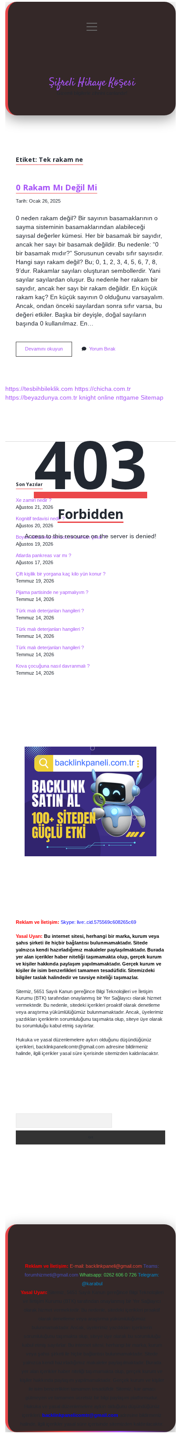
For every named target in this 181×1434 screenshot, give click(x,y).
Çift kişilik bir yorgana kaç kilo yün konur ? (60, 573)
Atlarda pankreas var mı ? (43, 555)
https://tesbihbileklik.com (39, 388)
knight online (96, 397)
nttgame (127, 397)
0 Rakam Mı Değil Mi (56, 187)
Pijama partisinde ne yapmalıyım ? (52, 592)
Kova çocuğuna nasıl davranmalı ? (53, 666)
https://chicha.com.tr (103, 388)
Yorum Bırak (102, 348)
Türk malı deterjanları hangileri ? (50, 610)
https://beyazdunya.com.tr (41, 397)
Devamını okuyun (48, 351)
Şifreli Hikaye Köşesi (92, 82)
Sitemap (152, 397)
